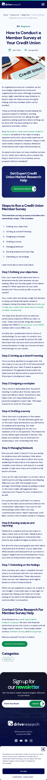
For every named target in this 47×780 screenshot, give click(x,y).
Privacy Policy (28, 777)
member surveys (17, 631)
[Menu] (43, 4)
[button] (43, 749)
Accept (23, 771)
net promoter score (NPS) (32, 324)
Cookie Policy (17, 777)
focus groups (35, 631)
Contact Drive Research (15, 644)
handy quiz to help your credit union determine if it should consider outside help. (23, 307)
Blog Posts (25, 26)
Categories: (10, 653)
